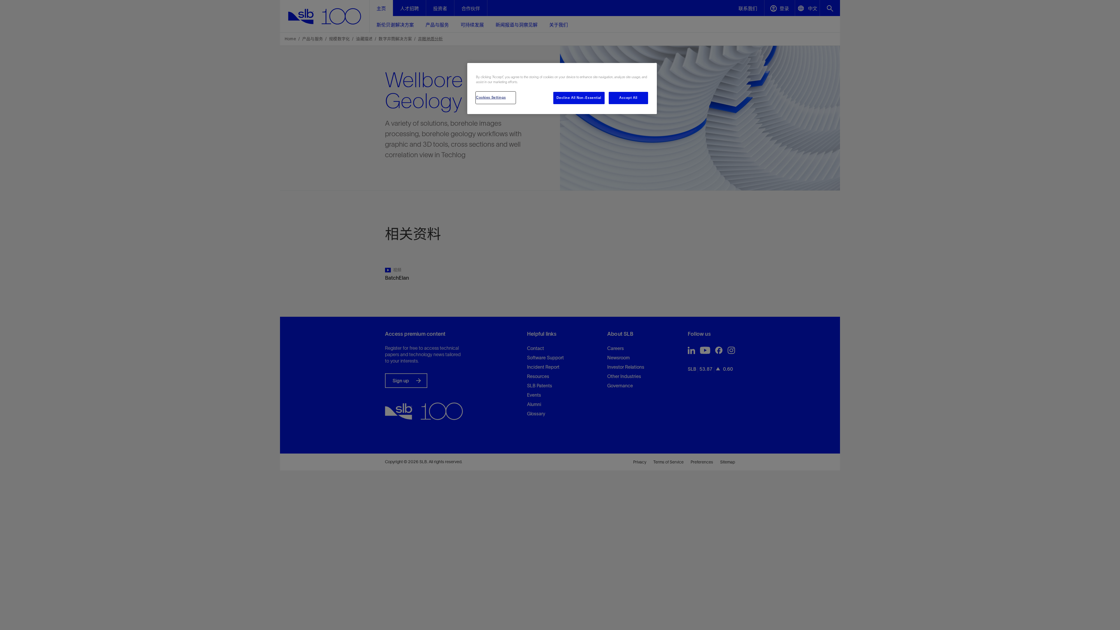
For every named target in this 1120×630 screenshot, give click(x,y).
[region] (562, 88)
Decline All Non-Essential (578, 97)
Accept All (628, 97)
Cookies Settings (491, 97)
